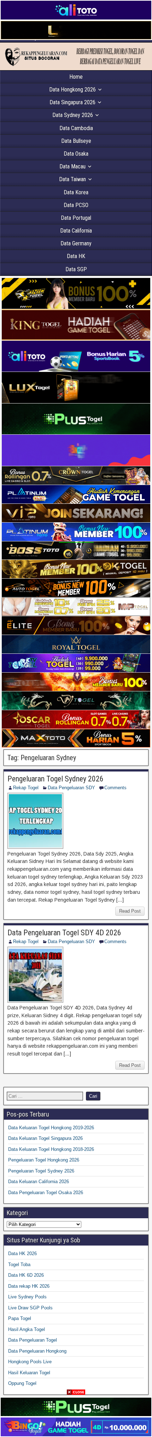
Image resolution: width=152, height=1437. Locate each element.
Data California (76, 230)
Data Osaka (76, 153)
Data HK (76, 256)
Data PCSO (76, 205)
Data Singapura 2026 (72, 102)
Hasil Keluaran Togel (29, 1372)
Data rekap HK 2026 (28, 1286)
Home (76, 76)
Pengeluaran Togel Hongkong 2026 (43, 1160)
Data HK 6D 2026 (26, 1275)
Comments (115, 787)
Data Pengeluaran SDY (71, 787)
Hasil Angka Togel (26, 1329)
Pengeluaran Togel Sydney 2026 (55, 778)
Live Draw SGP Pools (30, 1307)
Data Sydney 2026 (72, 115)
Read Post (130, 911)
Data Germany (76, 243)
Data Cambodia (76, 128)
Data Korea (76, 192)
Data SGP (76, 269)
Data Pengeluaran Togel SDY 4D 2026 (64, 932)
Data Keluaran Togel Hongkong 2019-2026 (51, 1127)
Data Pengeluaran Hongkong (37, 1351)
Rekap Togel (26, 787)
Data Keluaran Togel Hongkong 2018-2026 (51, 1149)
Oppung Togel (22, 1383)
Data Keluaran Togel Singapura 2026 (45, 1138)
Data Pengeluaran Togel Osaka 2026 (45, 1192)
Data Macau (72, 166)
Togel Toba (19, 1264)
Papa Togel (19, 1318)
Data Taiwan (72, 179)
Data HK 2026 (22, 1253)
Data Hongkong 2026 (72, 89)
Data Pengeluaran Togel (32, 1340)
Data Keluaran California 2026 (38, 1181)
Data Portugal (76, 218)
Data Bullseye (76, 141)
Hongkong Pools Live (30, 1361)
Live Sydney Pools (27, 1296)
